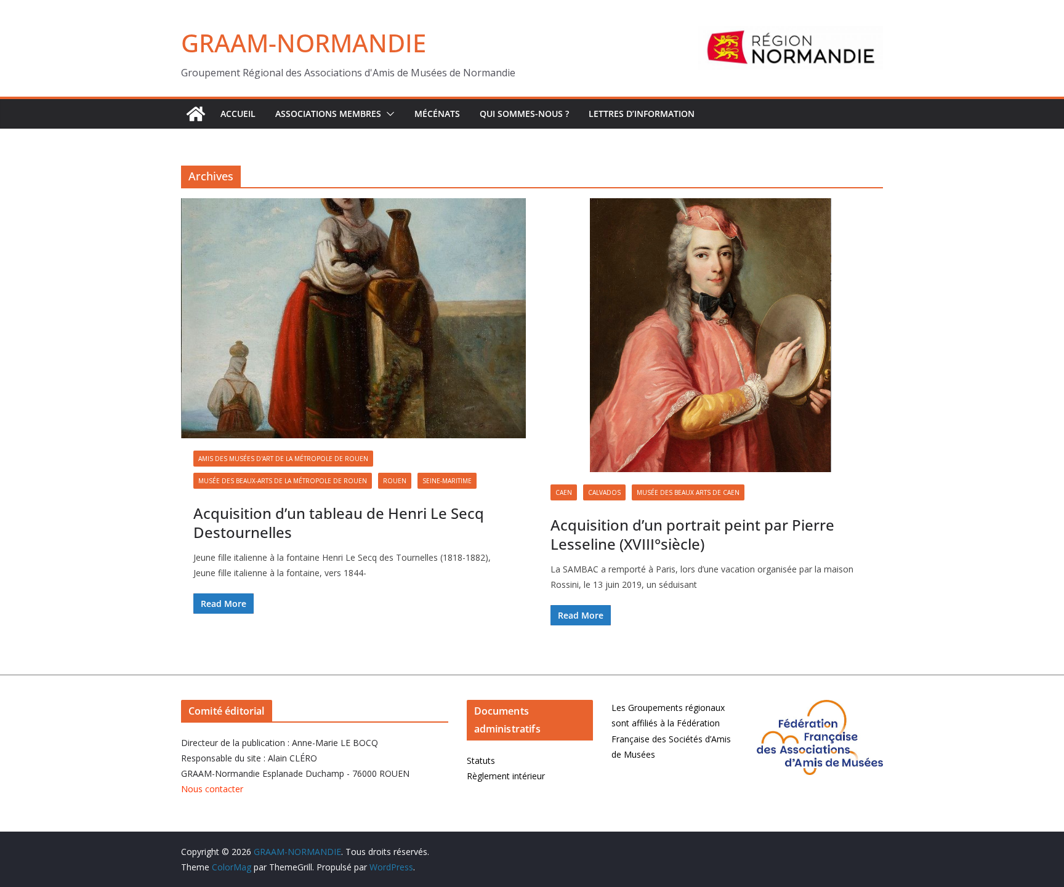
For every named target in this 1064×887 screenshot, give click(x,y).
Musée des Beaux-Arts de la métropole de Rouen (282, 480)
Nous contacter (212, 789)
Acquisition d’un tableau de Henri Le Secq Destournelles (338, 522)
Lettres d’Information (642, 113)
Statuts (481, 760)
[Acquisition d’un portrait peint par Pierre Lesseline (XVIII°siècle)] (710, 335)
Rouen (394, 480)
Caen (563, 492)
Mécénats (437, 113)
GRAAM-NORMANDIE (303, 43)
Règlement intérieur (506, 776)
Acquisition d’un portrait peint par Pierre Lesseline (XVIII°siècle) (692, 534)
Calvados (604, 492)
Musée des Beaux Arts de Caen (688, 492)
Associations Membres (328, 113)
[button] (388, 113)
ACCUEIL (238, 113)
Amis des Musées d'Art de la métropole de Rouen (283, 458)
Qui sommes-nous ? (524, 113)
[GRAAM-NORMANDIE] (196, 114)
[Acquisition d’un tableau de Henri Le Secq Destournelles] (353, 318)
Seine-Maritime (447, 480)
